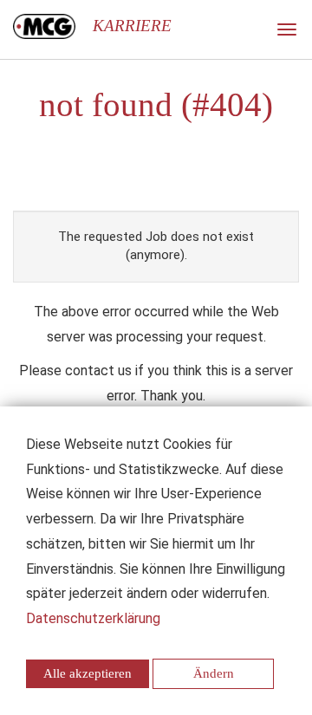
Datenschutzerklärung (93, 618)
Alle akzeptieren (87, 673)
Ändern (213, 673)
